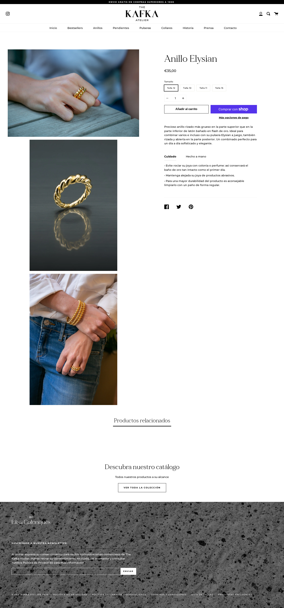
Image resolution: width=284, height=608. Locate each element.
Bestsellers (75, 28)
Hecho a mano (196, 156)
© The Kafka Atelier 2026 (30, 595)
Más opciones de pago (234, 117)
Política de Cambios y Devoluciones (119, 595)
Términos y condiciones (169, 595)
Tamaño (168, 81)
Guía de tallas (202, 595)
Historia (188, 28)
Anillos (97, 28)
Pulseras (145, 28)
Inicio (53, 28)
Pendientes (121, 28)
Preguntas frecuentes (235, 595)
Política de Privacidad (38, 562)
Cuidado (170, 156)
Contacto (230, 28)
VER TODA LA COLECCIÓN (142, 487)
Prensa (208, 28)
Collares (166, 28)
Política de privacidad (70, 595)
